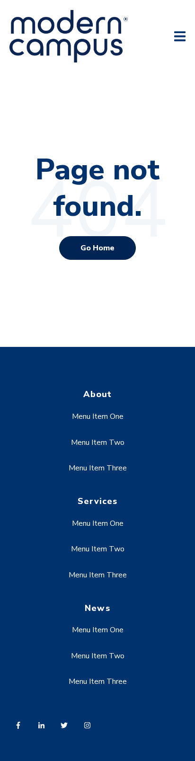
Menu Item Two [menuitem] (97, 442)
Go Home (97, 248)
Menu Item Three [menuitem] (98, 468)
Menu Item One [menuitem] (98, 416)
